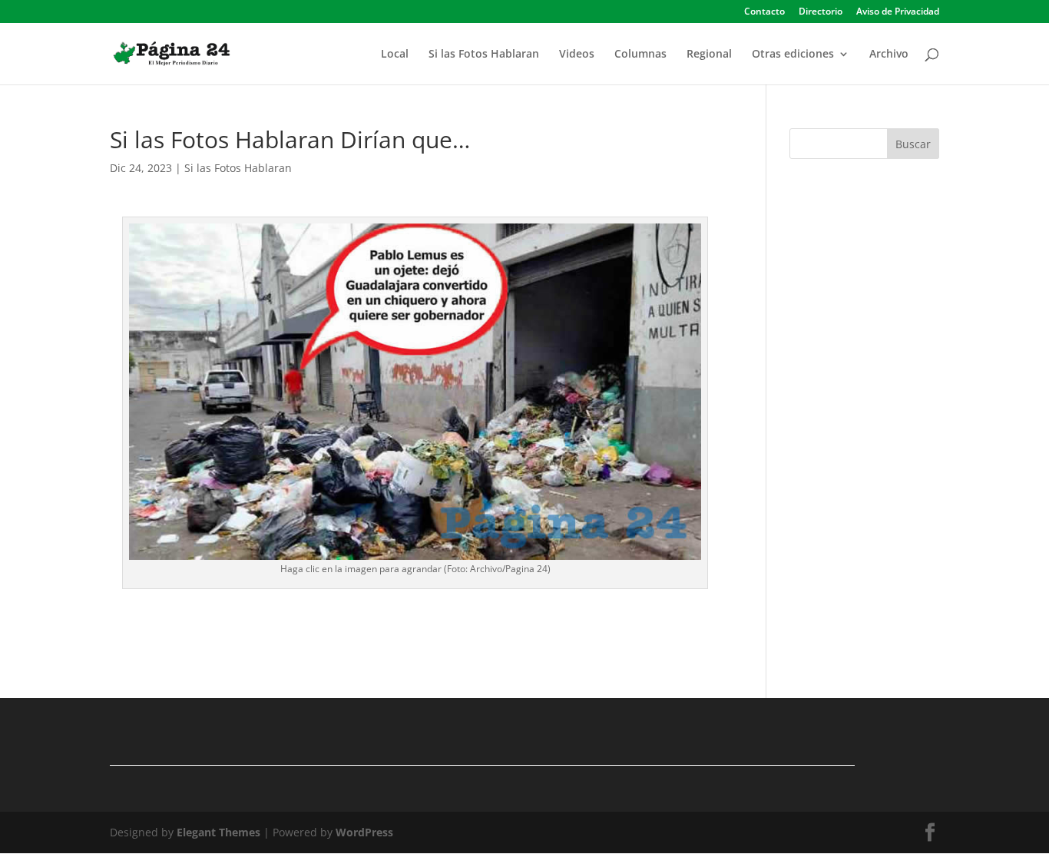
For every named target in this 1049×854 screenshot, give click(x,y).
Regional (709, 54)
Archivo (888, 54)
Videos (576, 54)
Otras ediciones (793, 54)
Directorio (820, 12)
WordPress (364, 832)
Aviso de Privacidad (897, 12)
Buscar (913, 144)
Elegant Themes (218, 832)
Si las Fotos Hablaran (484, 54)
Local (395, 54)
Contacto (764, 12)
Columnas (640, 54)
